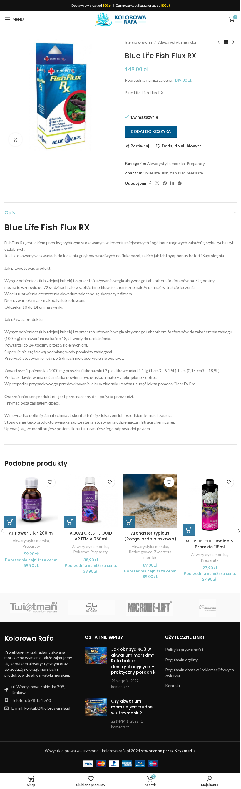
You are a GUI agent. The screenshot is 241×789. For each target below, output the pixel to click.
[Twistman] (33, 607)
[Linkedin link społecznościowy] (172, 183)
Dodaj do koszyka (151, 131)
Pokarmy (81, 552)
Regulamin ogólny (181, 659)
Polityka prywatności (184, 649)
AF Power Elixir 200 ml (31, 533)
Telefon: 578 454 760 (31, 700)
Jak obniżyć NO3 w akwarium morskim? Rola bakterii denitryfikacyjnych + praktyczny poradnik (133, 660)
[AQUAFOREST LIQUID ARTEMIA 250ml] (91, 501)
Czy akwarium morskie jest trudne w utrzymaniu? (132, 706)
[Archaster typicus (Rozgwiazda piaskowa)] (150, 501)
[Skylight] (91, 607)
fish (165, 172)
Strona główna (138, 42)
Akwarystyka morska (177, 42)
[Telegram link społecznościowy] (179, 183)
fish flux (177, 172)
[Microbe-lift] (149, 607)
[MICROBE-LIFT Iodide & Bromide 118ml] (210, 505)
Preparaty (196, 163)
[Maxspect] (207, 607)
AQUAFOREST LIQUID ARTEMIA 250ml (91, 536)
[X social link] (157, 183)
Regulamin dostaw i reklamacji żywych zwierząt (199, 672)
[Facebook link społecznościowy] (149, 183)
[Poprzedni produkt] (218, 42)
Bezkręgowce (140, 552)
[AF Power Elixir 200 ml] (31, 501)
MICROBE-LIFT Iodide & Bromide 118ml (210, 544)
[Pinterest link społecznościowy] (165, 183)
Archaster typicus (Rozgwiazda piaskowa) (150, 536)
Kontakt (172, 685)
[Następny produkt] (233, 42)
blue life (152, 172)
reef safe (195, 172)
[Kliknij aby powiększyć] (15, 139)
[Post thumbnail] (96, 668)
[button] (10, 522)
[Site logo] (120, 18)
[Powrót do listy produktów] (226, 42)
